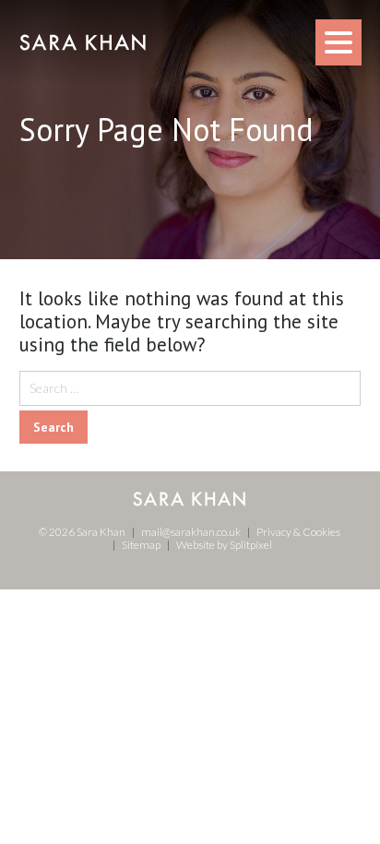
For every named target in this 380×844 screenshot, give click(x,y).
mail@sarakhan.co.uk (191, 532)
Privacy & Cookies (298, 532)
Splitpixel (251, 545)
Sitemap (141, 545)
